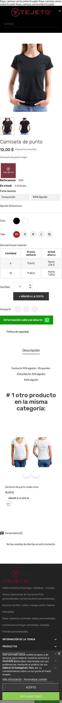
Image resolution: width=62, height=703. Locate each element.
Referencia (8, 180)
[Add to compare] (35, 473)
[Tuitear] (26, 309)
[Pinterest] (34, 309)
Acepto (31, 687)
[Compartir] (18, 309)
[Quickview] (26, 473)
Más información (12, 679)
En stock (6, 185)
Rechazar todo (31, 696)
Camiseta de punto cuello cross (22, 487)
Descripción (31, 350)
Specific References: (11, 206)
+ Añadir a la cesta (31, 296)
